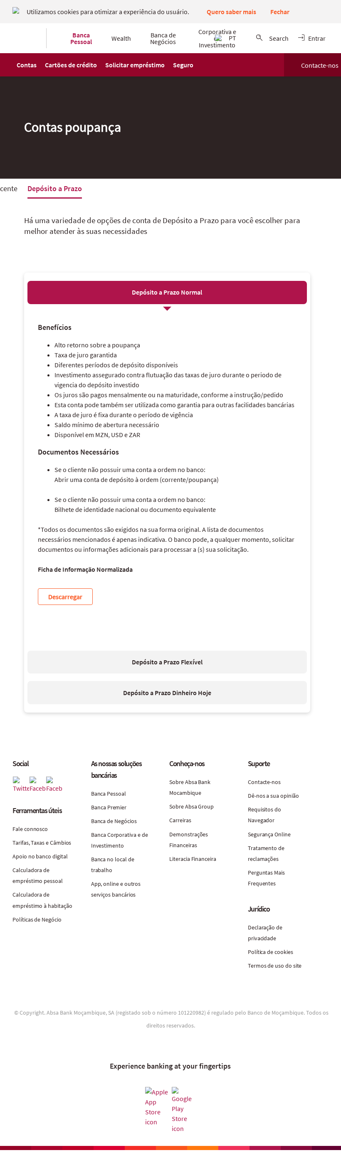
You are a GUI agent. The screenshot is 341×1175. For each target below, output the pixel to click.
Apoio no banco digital (39, 856)
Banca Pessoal (108, 793)
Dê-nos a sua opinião (273, 795)
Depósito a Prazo (54, 188)
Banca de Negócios (114, 821)
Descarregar (65, 596)
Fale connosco (30, 829)
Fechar (279, 11)
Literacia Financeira (192, 859)
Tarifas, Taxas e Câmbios (41, 842)
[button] (27, 65)
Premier (117, 807)
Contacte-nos (320, 65)
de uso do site (284, 965)
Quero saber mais (231, 11)
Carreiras (180, 820)
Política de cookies (270, 952)
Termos (258, 965)
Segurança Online (269, 834)
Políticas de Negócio (37, 919)
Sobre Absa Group (191, 806)
